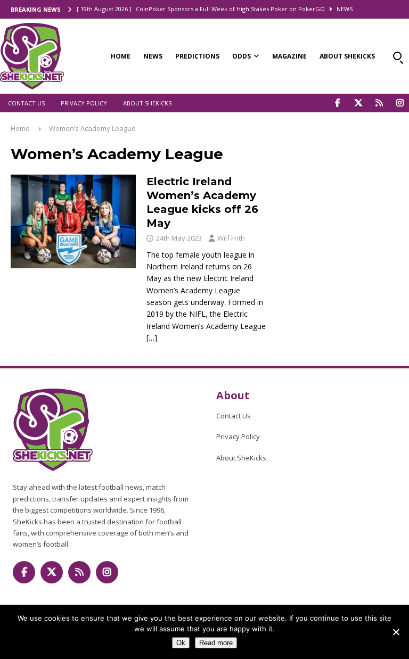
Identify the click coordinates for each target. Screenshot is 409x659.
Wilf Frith (231, 238)
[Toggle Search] (397, 56)
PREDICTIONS (197, 56)
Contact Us (26, 103)
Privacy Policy (84, 103)
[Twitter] (358, 103)
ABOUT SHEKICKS (347, 56)
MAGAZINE (289, 56)
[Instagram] (399, 103)
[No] (395, 632)
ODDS (241, 56)
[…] (151, 338)
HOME (120, 56)
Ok (180, 643)
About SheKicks (147, 103)
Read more (216, 643)
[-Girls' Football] (73, 221)
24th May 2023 (179, 238)
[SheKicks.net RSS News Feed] (379, 103)
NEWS (152, 56)
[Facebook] (337, 103)
